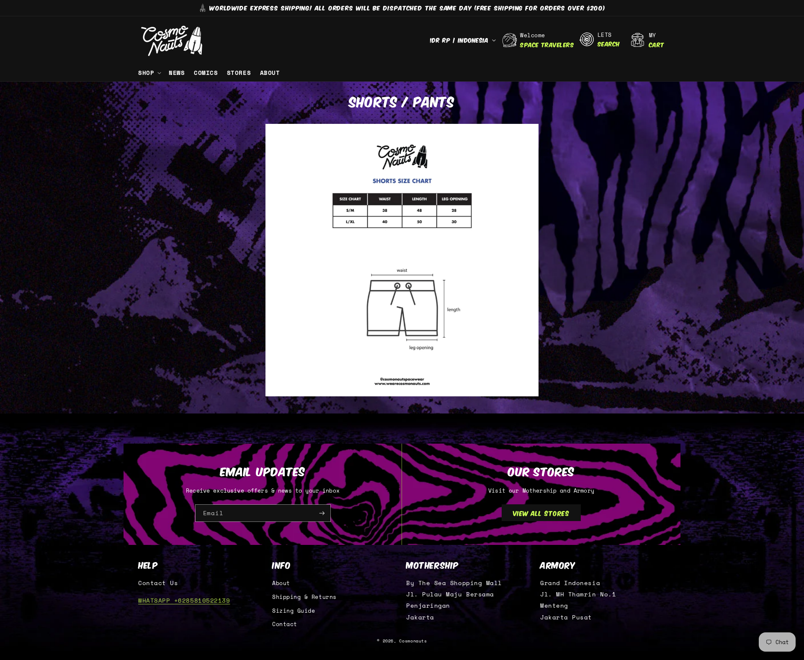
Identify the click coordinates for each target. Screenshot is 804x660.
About (281, 583)
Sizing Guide (293, 611)
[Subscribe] (322, 513)
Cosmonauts (413, 641)
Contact (284, 624)
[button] (149, 72)
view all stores (541, 512)
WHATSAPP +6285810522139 (184, 600)
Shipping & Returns (304, 597)
